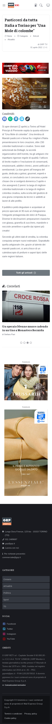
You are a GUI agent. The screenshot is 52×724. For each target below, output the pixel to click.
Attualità (11, 39)
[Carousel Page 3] (28, 343)
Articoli (36, 36)
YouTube (11, 639)
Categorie (24, 36)
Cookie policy (10, 718)
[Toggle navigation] (4, 5)
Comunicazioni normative (15, 685)
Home (9, 36)
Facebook (11, 624)
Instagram (11, 634)
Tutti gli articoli (24, 272)
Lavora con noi (12, 548)
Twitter (10, 629)
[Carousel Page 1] (21, 343)
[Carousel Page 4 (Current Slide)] (31, 343)
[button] (43, 5)
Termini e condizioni (13, 714)
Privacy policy (30, 714)
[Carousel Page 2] (24, 343)
